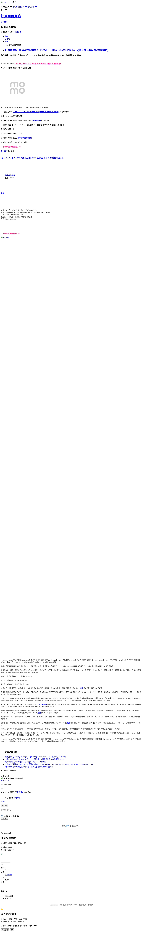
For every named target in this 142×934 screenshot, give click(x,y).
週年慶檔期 (43, 704)
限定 (6, 175)
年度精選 (20, 138)
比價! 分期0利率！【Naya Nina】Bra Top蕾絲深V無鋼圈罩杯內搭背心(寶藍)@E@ (34, 759)
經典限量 (11, 175)
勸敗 (39, 713)
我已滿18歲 (5, 930)
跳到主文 (4, 22)
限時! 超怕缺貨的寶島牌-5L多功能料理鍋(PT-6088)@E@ (25, 762)
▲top (3, 802)
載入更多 (4, 805)
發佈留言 (4, 818)
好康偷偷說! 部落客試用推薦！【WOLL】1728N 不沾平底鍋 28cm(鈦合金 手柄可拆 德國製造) (56, 50)
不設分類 (18, 32)
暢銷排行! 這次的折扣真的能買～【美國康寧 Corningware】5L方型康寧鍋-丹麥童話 (35, 757)
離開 (12, 930)
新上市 (3, 151)
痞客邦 (17, 792)
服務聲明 (90, 905)
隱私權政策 (82, 905)
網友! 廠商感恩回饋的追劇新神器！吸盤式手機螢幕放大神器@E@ (29, 767)
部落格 (7, 39)
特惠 (68, 723)
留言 (22, 792)
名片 (6, 41)
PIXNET (55, 905)
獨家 (2, 193)
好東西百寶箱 (11, 16)
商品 (81, 688)
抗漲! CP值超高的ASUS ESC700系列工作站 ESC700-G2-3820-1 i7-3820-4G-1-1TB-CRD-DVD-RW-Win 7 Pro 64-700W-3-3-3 (49, 764)
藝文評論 (17, 798)
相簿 (6, 36)
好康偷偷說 (36, 120)
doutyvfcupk (5, 780)
